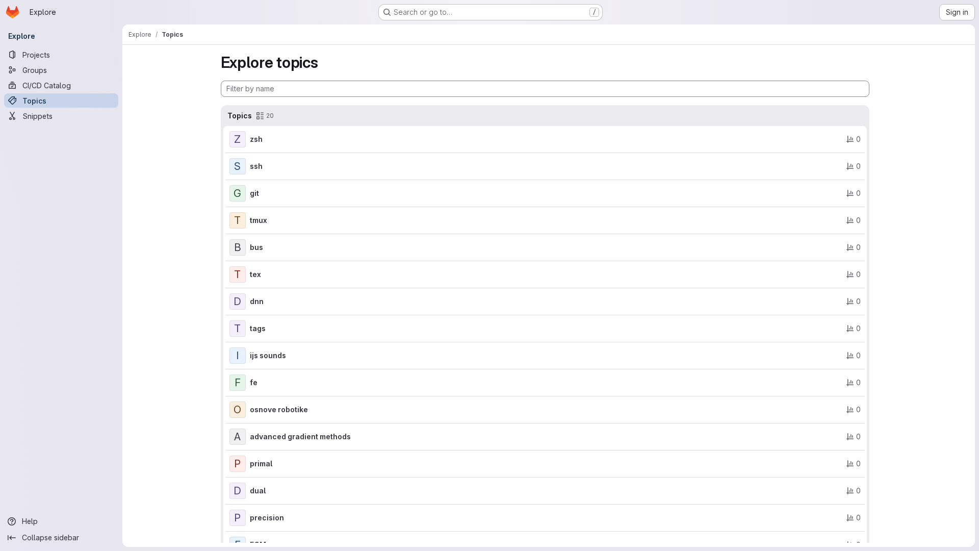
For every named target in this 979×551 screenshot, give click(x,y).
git (254, 193)
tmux (258, 220)
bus (256, 247)
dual (258, 490)
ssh (256, 166)
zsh (256, 139)
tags (258, 328)
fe (253, 382)
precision (267, 517)
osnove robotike (279, 409)
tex (255, 274)
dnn (257, 301)
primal (261, 463)
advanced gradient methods (300, 436)
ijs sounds (268, 355)
